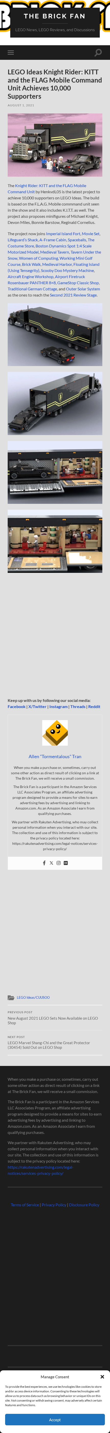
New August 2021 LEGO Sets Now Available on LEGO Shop (53, 1018)
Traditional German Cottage (32, 288)
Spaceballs (77, 239)
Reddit (94, 706)
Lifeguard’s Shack (23, 239)
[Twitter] (51, 863)
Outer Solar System (83, 288)
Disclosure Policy (84, 1204)
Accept (55, 1419)
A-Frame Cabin (52, 239)
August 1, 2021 (21, 105)
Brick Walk (31, 264)
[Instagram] (58, 863)
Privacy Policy (54, 1204)
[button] (102, 1376)
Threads (77, 706)
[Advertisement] (55, 635)
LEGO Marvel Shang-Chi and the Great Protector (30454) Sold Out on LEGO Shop (49, 1043)
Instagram (58, 706)
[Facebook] (44, 863)
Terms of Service (25, 1204)
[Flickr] (65, 863)
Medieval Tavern (54, 251)
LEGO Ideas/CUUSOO (33, 997)
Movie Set (91, 233)
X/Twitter (37, 706)
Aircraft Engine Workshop (30, 276)
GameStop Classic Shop (78, 282)
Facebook (17, 706)
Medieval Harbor (57, 264)
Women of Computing (38, 258)
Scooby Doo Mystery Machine (67, 270)
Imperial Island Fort (63, 233)
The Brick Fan (55, 16)
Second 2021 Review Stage (73, 294)
